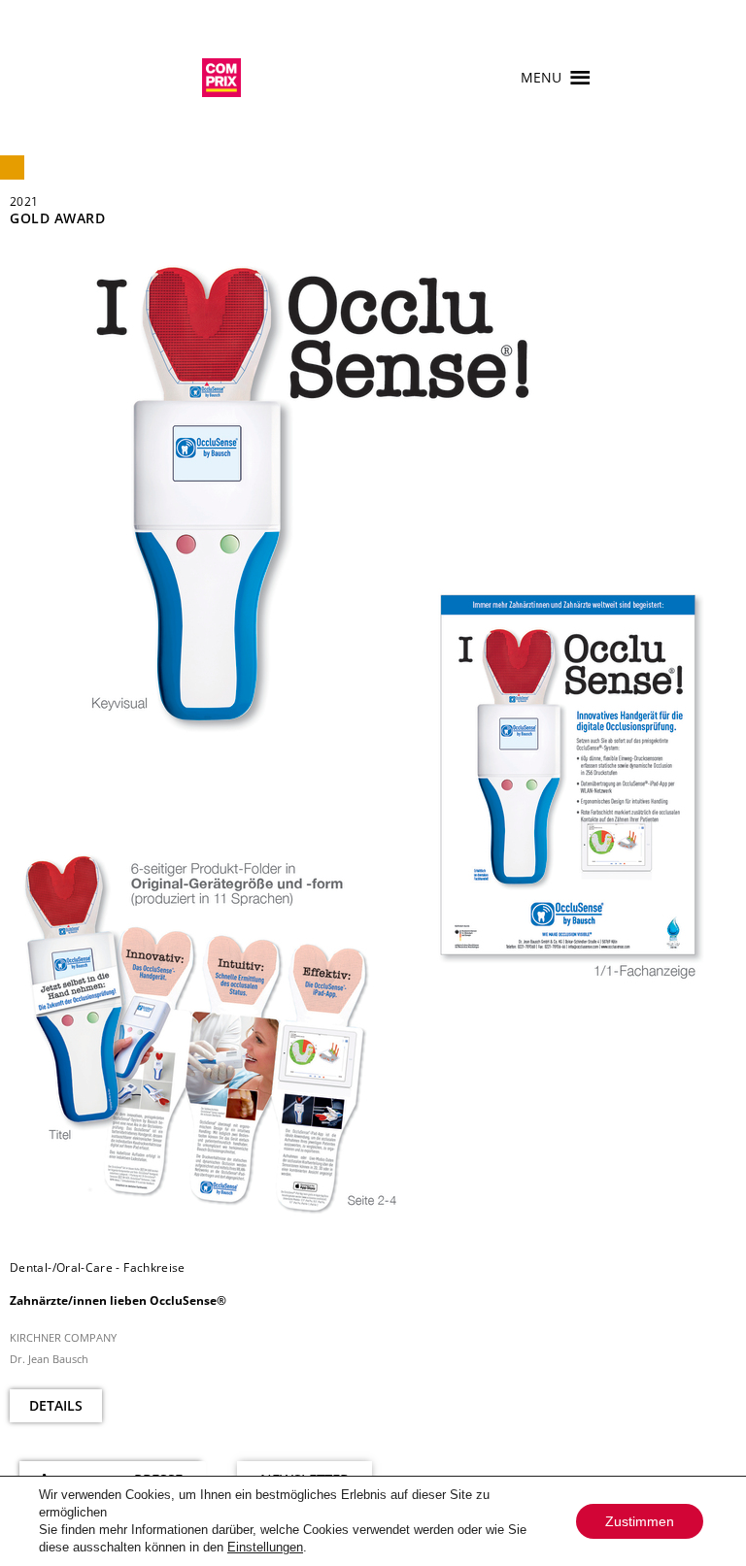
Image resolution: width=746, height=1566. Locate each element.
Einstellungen (265, 1547)
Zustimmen (639, 1521)
